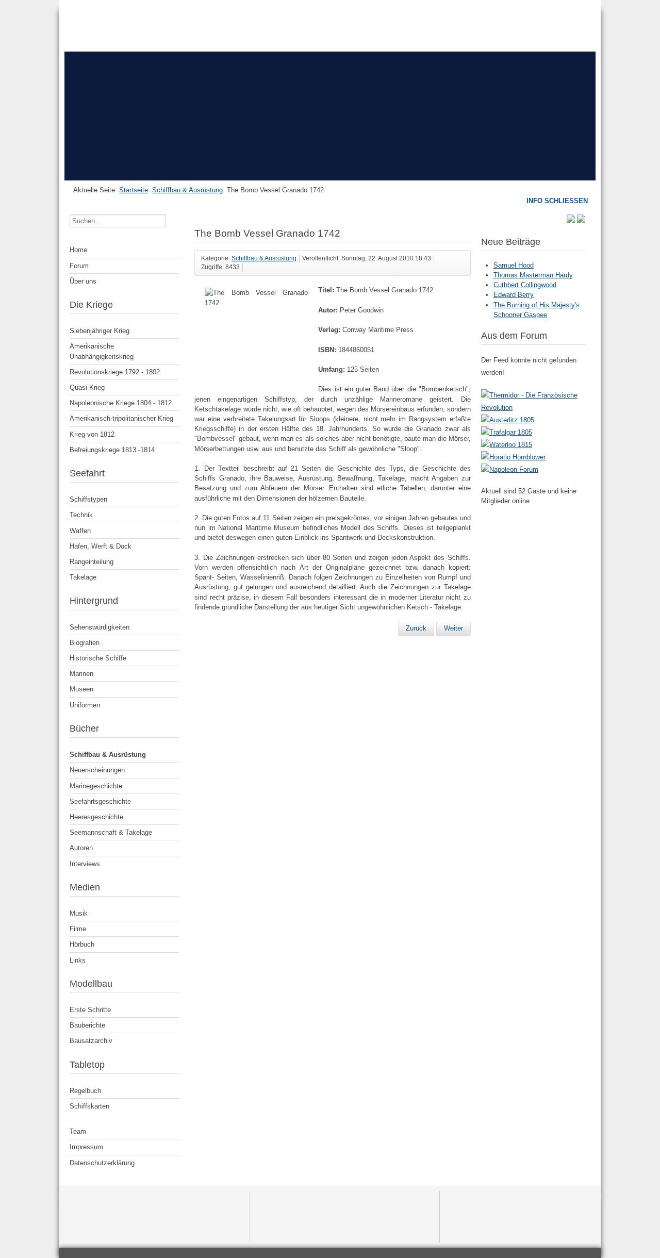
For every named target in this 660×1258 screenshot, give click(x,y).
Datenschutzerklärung (102, 1163)
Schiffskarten (89, 1106)
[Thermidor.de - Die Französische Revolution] (533, 407)
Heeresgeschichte (96, 817)
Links (78, 960)
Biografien (85, 643)
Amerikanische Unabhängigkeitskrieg (102, 351)
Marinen (81, 673)
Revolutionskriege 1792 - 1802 (115, 372)
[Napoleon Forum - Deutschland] (509, 469)
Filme (78, 929)
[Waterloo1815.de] (506, 445)
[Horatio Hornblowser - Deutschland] (513, 457)
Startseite (133, 190)
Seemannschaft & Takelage (111, 832)
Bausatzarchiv (91, 1041)
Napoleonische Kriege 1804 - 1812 (121, 403)
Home (78, 250)
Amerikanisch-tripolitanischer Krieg (121, 418)
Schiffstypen (88, 499)
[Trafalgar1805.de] (506, 432)
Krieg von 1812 (92, 434)
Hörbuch (82, 944)
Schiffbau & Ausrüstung (187, 190)
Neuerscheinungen (97, 770)
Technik (81, 515)
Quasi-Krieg (87, 387)
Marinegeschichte (96, 786)
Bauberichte (87, 1025)
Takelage (83, 577)
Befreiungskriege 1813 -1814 (112, 450)
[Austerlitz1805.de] (507, 420)
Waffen (80, 531)
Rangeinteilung (91, 562)
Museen (81, 689)
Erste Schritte (90, 1010)
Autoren (81, 848)
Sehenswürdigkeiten (99, 627)
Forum (79, 266)
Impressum (86, 1147)
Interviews (85, 864)
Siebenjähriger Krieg (99, 331)
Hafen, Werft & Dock (100, 546)
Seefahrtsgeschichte (100, 801)
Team (78, 1131)
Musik (79, 913)
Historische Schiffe (98, 658)
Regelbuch (85, 1091)
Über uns (83, 281)
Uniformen (85, 705)
